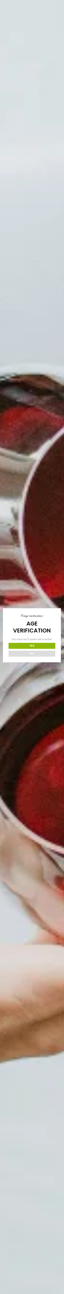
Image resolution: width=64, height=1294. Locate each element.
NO (32, 653)
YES (31, 645)
